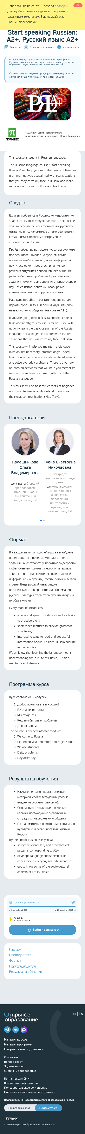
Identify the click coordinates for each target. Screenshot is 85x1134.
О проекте (11, 1057)
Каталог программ (18, 1044)
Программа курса (22, 966)
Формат (15, 960)
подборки (61, 6)
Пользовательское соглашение (25, 1087)
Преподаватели (21, 955)
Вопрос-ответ (13, 1062)
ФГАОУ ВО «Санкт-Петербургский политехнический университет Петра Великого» (52, 134)
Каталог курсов (16, 1039)
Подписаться (48, 1108)
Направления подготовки (24, 1049)
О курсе (15, 949)
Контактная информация (21, 1083)
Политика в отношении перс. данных (29, 1092)
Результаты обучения (25, 972)
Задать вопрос (14, 1066)
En (81, 1014)
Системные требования (20, 1071)
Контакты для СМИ (17, 1078)
